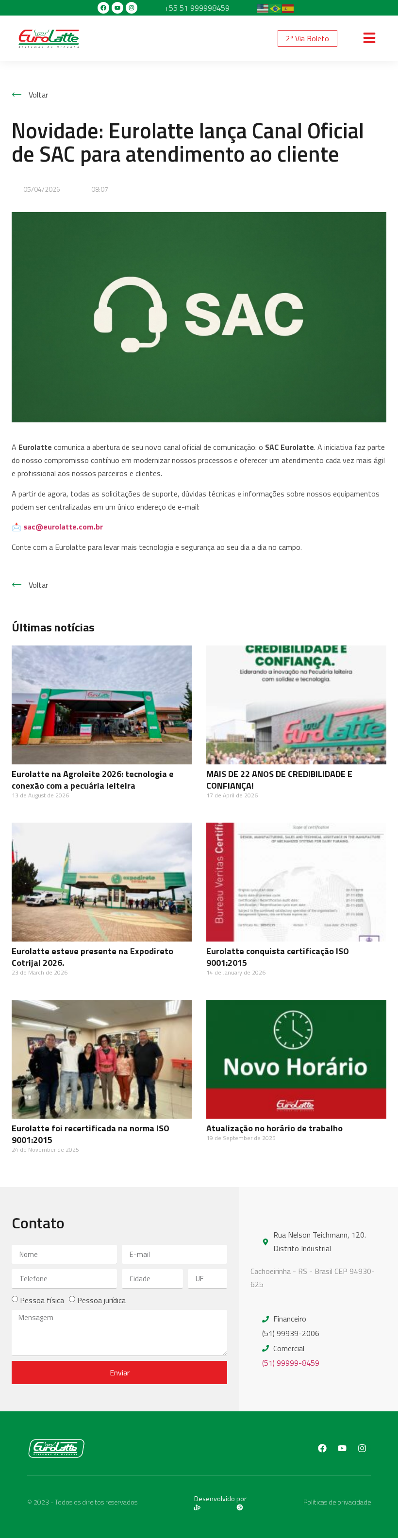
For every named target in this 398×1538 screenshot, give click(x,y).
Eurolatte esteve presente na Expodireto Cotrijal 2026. (92, 956)
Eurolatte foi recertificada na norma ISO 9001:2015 (90, 1134)
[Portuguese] (275, 8)
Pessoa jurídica (101, 1300)
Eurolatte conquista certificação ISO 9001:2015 (277, 956)
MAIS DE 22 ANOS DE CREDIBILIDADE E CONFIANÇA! (279, 779)
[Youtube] (117, 8)
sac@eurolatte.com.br (63, 526)
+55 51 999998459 (197, 8)
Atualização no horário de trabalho (274, 1128)
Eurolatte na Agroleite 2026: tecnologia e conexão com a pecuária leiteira (93, 779)
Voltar (38, 94)
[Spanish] (288, 8)
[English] (263, 8)
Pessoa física (42, 1300)
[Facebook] (103, 8)
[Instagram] (131, 8)
